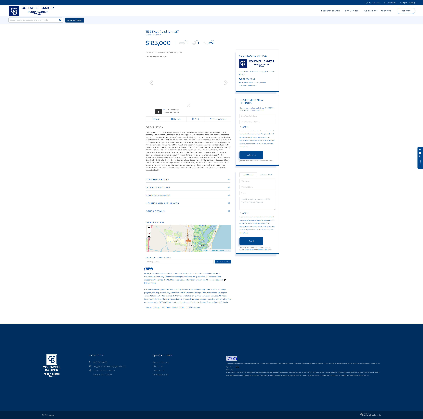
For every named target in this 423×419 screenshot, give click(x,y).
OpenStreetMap (217, 250)
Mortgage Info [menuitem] (160, 374)
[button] (60, 20)
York (168, 307)
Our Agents (252, 85)
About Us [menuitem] (386, 11)
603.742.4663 (373, 3)
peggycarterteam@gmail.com (109, 366)
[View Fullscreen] (149, 235)
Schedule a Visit (266, 174)
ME (163, 307)
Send (251, 241)
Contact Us (243, 85)
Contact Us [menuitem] (159, 370)
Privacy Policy (150, 283)
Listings (156, 307)
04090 (181, 307)
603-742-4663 (248, 79)
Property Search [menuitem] (330, 11)
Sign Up (412, 3)
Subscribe (251, 155)
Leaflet (205, 250)
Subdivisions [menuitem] (371, 11)
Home (148, 307)
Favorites (391, 3)
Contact (406, 11)
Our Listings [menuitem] (352, 11)
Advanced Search (75, 20)
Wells (174, 307)
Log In (404, 3)
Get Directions (223, 262)
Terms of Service (262, 250)
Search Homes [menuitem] (161, 362)
